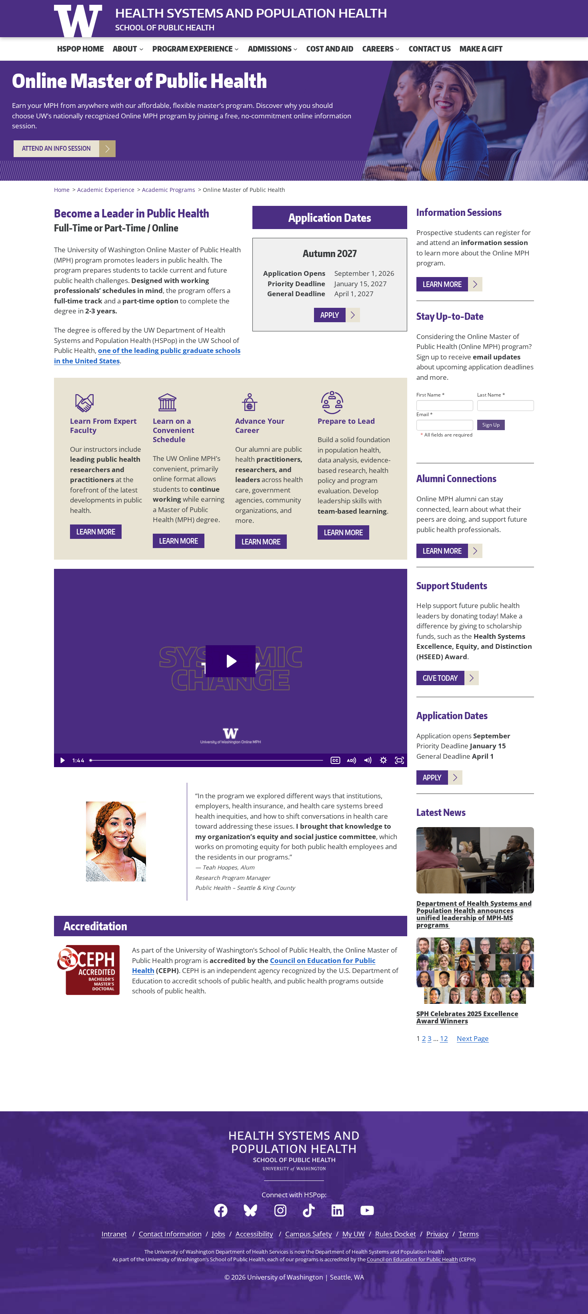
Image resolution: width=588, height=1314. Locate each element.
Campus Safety (308, 1233)
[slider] (207, 760)
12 (444, 1038)
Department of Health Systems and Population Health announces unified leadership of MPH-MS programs (474, 914)
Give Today (440, 677)
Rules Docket (395, 1233)
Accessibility (254, 1233)
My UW (353, 1233)
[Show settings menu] (383, 760)
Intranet (114, 1233)
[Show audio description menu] (351, 760)
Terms (469, 1233)
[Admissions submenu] (295, 49)
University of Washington (80, 19)
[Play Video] (62, 760)
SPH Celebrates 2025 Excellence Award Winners (467, 1017)
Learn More (95, 531)
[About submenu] (141, 49)
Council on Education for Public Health (412, 1259)
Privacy (437, 1233)
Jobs (218, 1233)
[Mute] (367, 760)
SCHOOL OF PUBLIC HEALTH (164, 27)
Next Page (473, 1038)
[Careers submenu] (397, 49)
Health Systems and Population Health (251, 12)
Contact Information (170, 1233)
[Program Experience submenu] (236, 49)
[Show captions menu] (335, 760)
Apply (329, 314)
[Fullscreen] (399, 760)
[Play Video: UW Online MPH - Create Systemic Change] (231, 661)
